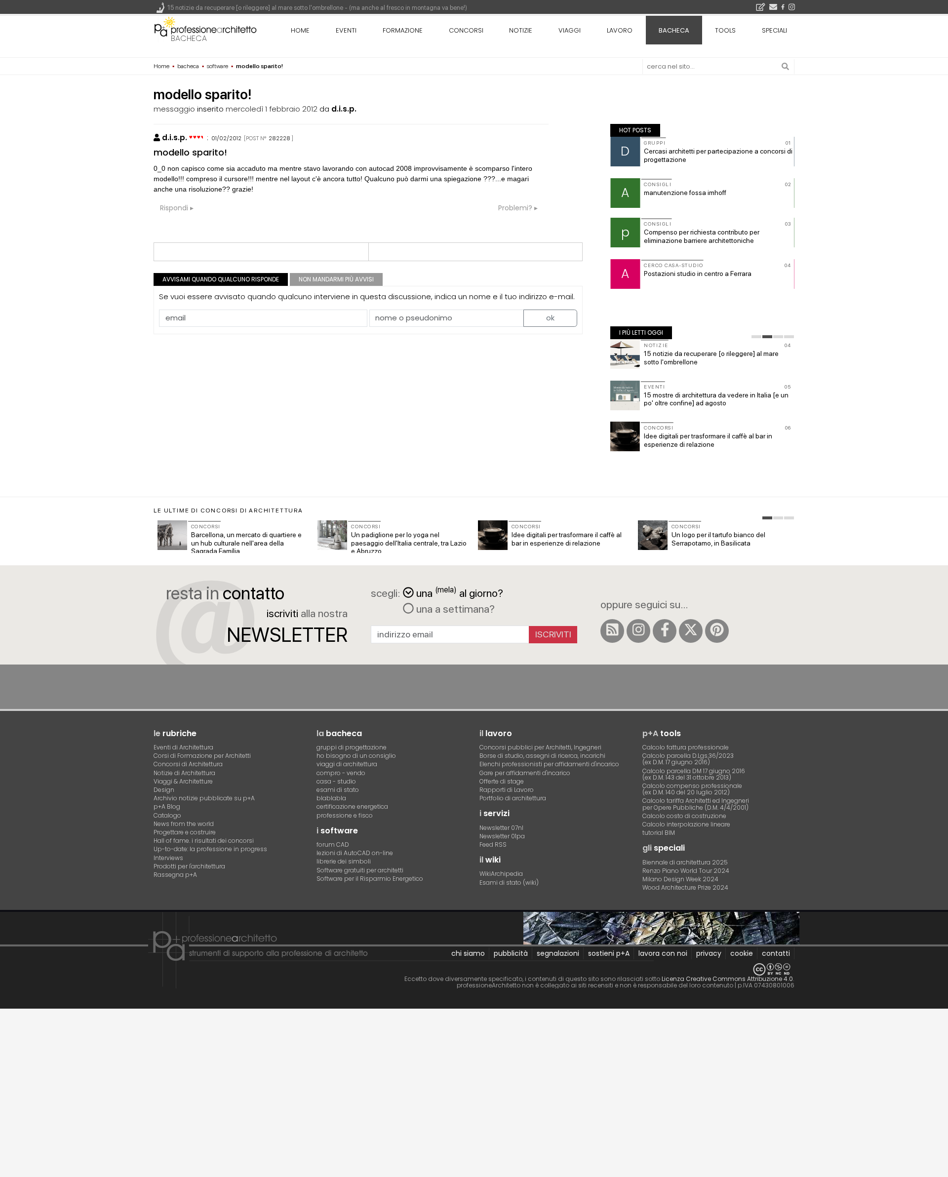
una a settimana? (454, 608)
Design (164, 789)
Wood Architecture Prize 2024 (685, 887)
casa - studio (336, 781)
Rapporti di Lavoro (506, 789)
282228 (279, 138)
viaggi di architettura (346, 764)
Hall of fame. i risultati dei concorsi (204, 840)
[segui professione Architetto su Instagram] (638, 631)
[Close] (6, 1020)
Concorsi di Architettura (188, 764)
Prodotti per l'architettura (189, 866)
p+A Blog (167, 806)
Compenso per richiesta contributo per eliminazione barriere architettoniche (701, 236)
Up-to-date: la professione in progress (210, 849)
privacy (708, 953)
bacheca (189, 38)
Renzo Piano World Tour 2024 (685, 870)
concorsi (466, 30)
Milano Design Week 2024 (680, 879)
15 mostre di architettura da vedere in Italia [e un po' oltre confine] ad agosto (716, 399)
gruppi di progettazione (351, 747)
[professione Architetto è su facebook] (664, 631)
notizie (520, 30)
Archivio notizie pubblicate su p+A (204, 798)
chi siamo (468, 953)
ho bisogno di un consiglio (356, 755)
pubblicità (511, 953)
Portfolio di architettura (512, 798)
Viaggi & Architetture (183, 781)
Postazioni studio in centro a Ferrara (697, 273)
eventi (346, 30)
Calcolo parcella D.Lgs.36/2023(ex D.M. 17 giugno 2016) (688, 758)
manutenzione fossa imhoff (685, 192)
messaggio (174, 109)
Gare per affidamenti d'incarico (524, 773)
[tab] (756, 336)
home (300, 30)
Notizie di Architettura (184, 773)
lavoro (619, 30)
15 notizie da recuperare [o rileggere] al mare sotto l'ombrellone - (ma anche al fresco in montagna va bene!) (317, 7)
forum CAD (332, 844)
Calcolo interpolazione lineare (686, 824)
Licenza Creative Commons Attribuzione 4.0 (727, 979)
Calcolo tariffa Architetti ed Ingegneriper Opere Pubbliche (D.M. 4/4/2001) (695, 803)
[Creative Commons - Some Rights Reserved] (474, 969)
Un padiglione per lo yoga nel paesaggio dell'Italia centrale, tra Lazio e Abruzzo (409, 543)
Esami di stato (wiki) (509, 882)
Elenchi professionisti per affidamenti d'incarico (549, 764)
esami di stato (337, 789)
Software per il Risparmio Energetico (369, 878)
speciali (774, 30)
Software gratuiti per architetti (359, 870)
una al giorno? (459, 592)
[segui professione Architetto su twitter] (691, 631)
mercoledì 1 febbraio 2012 (271, 109)
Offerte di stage (501, 781)
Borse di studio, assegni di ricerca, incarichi (542, 755)
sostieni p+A (609, 953)
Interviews (168, 858)
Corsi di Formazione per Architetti (202, 755)
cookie (741, 953)
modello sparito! (190, 152)
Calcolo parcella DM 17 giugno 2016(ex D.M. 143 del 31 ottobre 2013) (693, 774)
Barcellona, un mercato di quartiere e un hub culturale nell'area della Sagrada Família (246, 543)
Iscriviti (553, 634)
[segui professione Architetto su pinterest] (717, 631)
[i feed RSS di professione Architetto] (612, 631)
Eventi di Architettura (183, 747)
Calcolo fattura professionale (685, 747)
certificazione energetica (352, 806)
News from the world (184, 824)
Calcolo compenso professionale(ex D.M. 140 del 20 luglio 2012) (692, 789)
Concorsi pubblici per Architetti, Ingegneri (540, 747)
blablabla (331, 798)
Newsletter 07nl (501, 828)
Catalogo (167, 815)
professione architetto (205, 29)
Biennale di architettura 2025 (685, 862)
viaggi (569, 30)
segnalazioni (558, 953)
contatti (776, 953)
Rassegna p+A (175, 874)
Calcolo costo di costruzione (684, 816)
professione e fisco (344, 815)
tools (725, 30)
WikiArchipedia (501, 873)
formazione (403, 30)
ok (550, 318)
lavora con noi (662, 953)
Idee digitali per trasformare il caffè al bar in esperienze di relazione (708, 440)
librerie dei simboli (343, 861)
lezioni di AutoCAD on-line (354, 853)
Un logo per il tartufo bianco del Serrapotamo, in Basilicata (718, 539)
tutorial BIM (658, 832)
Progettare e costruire (185, 832)
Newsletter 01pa (502, 836)
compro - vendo (340, 773)
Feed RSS (493, 844)
